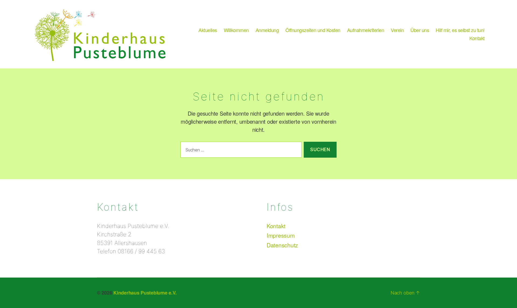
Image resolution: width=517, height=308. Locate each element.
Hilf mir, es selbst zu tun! (460, 30)
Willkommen (236, 30)
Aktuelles (207, 30)
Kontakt (477, 38)
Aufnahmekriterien (365, 30)
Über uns (419, 30)
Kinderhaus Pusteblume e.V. (145, 292)
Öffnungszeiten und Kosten (312, 30)
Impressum (281, 235)
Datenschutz (282, 245)
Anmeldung (267, 30)
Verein (397, 30)
